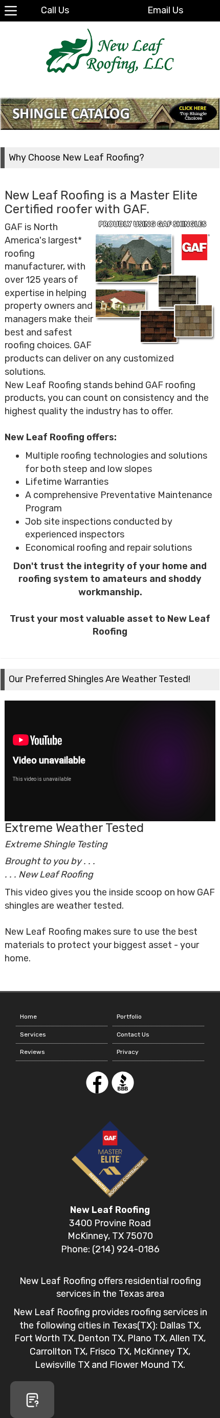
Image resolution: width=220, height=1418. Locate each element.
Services (33, 1034)
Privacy (128, 1051)
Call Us (55, 10)
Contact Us (133, 1034)
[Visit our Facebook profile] (97, 1092)
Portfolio (129, 1016)
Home (28, 1016)
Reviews (32, 1051)
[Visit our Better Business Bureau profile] (123, 1092)
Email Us (165, 10)
